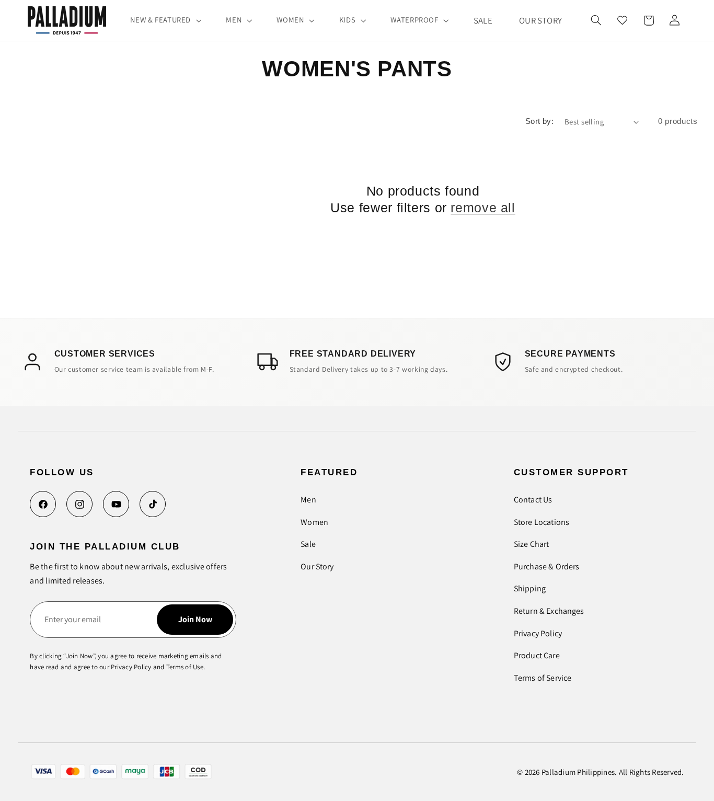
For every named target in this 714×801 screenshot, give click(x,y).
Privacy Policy (538, 633)
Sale (308, 544)
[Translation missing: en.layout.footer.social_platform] (43, 504)
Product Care (537, 655)
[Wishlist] (623, 20)
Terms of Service (542, 677)
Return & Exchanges (549, 610)
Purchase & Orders (547, 566)
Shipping (530, 588)
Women (314, 522)
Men (308, 499)
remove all (483, 207)
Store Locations (541, 522)
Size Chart (531, 544)
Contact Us (533, 499)
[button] (165, 20)
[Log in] (674, 20)
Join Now (195, 619)
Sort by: (539, 121)
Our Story (317, 566)
